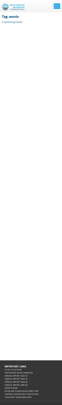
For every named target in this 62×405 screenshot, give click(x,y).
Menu (57, 6)
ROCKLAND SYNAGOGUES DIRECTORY (22, 391)
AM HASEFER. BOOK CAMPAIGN (19, 372)
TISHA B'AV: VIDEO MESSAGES (18, 397)
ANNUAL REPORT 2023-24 (16, 379)
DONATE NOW (11, 388)
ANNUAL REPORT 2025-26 (16, 385)
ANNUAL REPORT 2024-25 (16, 382)
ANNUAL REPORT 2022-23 (16, 375)
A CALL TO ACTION (13, 369)
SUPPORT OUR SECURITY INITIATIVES (22, 394)
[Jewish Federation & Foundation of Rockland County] (13, 7)
